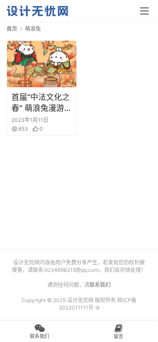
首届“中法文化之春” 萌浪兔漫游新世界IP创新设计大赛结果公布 (41, 103)
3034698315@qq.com (71, 270)
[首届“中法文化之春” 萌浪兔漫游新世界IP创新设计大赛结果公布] (41, 64)
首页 (12, 28)
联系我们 (100, 284)
